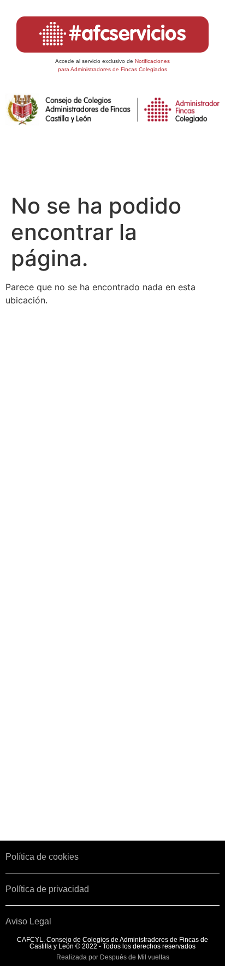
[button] (112, 162)
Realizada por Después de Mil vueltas (112, 957)
